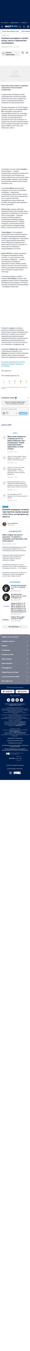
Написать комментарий (10, 53)
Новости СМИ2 (6, 425)
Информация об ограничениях (15, 738)
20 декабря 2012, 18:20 (6, 46)
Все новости (5, 22)
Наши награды (7, 659)
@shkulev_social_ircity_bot (20, 732)
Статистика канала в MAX (10, 676)
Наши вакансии (7, 663)
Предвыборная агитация (10, 672)
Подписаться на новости (10, 637)
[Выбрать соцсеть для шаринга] (27, 52)
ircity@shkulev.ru (22, 722)
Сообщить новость (8, 641)
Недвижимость (15, 22)
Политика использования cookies (15, 740)
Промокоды (24, 22)
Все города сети (7, 681)
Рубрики (5, 646)
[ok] (21, 700)
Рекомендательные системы (15, 743)
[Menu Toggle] (2, 26)
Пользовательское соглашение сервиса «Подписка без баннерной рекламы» (15, 746)
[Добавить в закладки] (22, 52)
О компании (6, 650)
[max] (17, 700)
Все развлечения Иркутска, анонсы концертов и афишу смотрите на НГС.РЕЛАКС (13, 364)
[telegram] (8, 700)
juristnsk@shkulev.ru (21, 724)
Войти (7, 413)
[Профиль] (28, 26)
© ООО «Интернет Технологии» (15, 768)
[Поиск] (20, 26)
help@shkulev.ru (18, 725)
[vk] (12, 700)
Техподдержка (7, 668)
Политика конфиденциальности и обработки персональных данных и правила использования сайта (15, 749)
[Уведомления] (24, 26)
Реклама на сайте (8, 654)
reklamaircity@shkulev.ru (15, 731)
